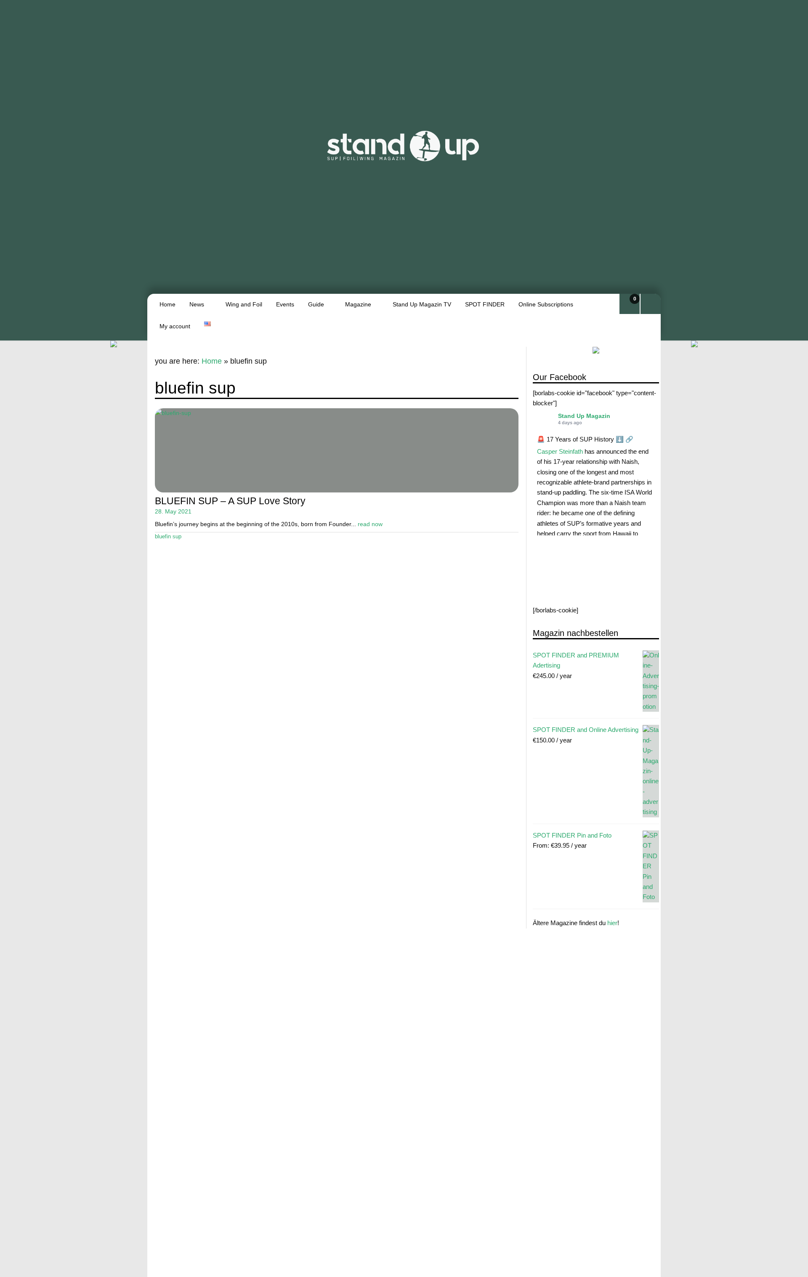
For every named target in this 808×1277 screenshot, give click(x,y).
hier (612, 923)
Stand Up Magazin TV (422, 304)
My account (174, 326)
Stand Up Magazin (584, 415)
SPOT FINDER (485, 304)
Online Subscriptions (545, 304)
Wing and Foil (244, 304)
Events (285, 304)
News (196, 304)
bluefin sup (168, 537)
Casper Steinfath (560, 451)
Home (167, 304)
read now (370, 524)
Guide (316, 304)
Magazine (358, 304)
